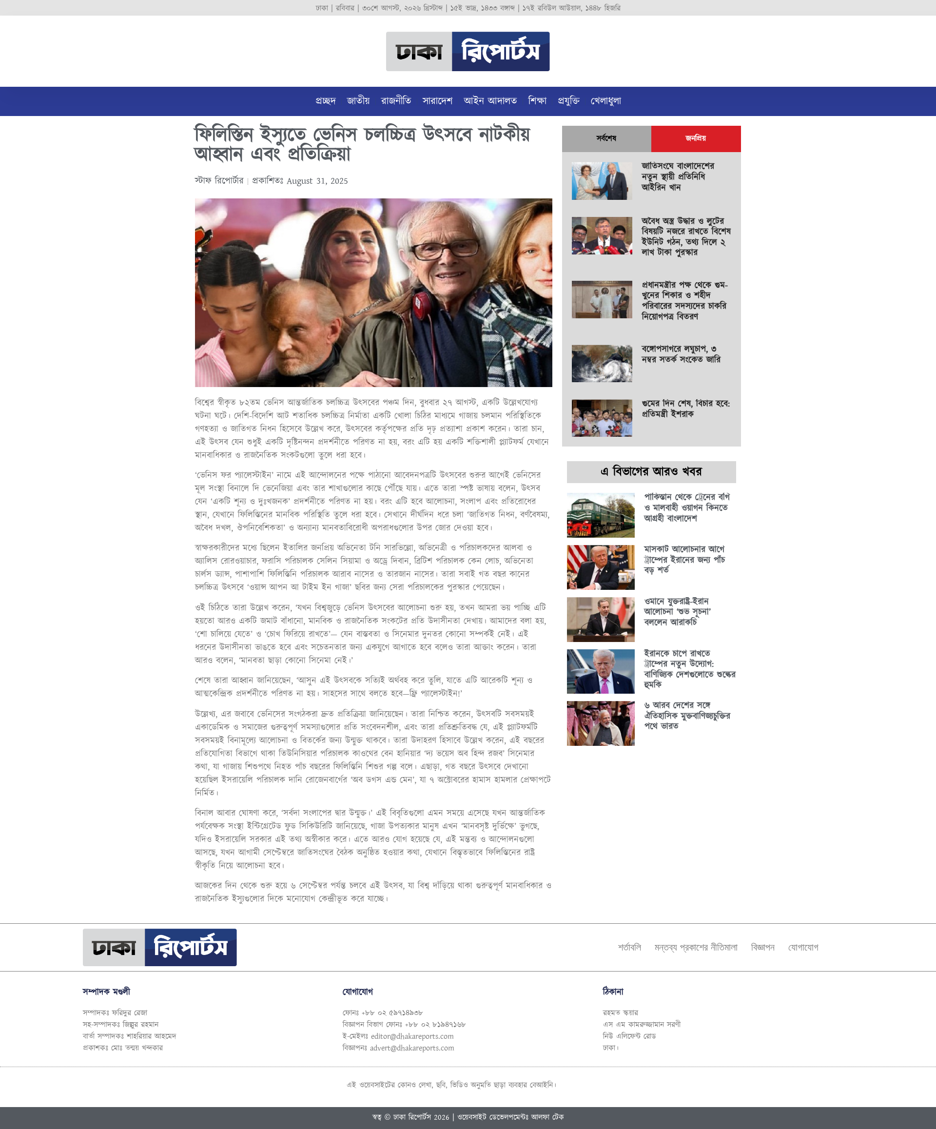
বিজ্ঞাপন (763, 947)
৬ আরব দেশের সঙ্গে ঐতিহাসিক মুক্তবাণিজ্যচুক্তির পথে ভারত (687, 716)
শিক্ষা (537, 101)
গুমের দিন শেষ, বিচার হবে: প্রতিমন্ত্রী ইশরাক (686, 409)
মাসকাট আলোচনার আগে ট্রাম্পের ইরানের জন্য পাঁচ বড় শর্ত (684, 560)
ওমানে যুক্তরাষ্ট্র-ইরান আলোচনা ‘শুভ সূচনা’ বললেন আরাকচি (677, 612)
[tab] (606, 139)
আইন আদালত (490, 101)
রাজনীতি (396, 101)
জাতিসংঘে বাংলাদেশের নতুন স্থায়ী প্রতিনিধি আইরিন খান (678, 177)
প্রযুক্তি (569, 101)
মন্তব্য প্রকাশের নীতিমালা (696, 947)
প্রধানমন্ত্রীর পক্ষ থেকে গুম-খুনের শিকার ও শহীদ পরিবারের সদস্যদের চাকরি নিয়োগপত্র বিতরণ (685, 301)
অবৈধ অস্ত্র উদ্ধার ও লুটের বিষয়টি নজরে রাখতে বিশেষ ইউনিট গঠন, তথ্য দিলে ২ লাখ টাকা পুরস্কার (686, 237)
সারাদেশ (438, 101)
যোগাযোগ (803, 947)
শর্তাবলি (629, 947)
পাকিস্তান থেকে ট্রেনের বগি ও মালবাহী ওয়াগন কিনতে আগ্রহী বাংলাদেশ (687, 508)
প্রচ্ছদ (325, 101)
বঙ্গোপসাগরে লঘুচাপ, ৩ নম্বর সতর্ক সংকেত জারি (681, 355)
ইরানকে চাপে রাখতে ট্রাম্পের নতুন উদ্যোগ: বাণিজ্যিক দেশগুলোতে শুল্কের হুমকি (690, 670)
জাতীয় (358, 101)
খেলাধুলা (606, 101)
